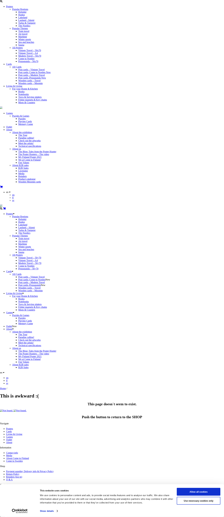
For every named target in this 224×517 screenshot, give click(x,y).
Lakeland (22, 17)
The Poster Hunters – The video (33, 154)
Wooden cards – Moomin (30, 83)
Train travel (23, 31)
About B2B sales (20, 165)
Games (9, 113)
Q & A (9, 479)
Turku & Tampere (27, 23)
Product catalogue (27, 179)
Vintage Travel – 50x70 (29, 50)
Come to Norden (26, 58)
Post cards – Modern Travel (31, 75)
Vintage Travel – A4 (28, 53)
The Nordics (24, 25)
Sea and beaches (26, 42)
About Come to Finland (17, 458)
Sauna (21, 45)
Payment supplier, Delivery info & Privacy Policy (30, 471)
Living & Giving (14, 86)
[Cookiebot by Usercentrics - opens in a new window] (19, 511)
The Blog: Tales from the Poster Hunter (37, 151)
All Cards (16, 67)
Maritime (22, 36)
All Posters (17, 47)
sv (13, 200)
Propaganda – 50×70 (28, 268)
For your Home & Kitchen (25, 88)
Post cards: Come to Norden (34, 72)
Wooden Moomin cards (29, 181)
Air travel (22, 34)
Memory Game (25, 124)
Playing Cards (25, 121)
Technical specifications (29, 146)
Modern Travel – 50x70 (29, 56)
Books (21, 91)
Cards (9, 64)
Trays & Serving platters (30, 97)
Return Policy (12, 474)
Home (3, 388)
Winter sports (24, 39)
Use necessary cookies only (198, 500)
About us (16, 149)
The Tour (22, 135)
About (9, 129)
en (13, 195)
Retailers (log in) (14, 477)
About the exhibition (22, 132)
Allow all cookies (199, 491)
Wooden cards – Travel (29, 80)
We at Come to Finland (29, 160)
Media (21, 173)
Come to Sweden (14, 461)
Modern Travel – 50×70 (29, 263)
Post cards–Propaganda (32, 78)
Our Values (23, 162)
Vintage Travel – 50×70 (29, 257)
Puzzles (22, 118)
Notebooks (23, 94)
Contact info (12, 452)
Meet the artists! (26, 143)
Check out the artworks (29, 140)
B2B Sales (23, 168)
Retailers (22, 176)
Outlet (9, 127)
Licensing (23, 170)
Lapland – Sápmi (26, 227)
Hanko (21, 14)
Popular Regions (20, 9)
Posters (9, 6)
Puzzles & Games (20, 116)
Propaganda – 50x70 (28, 61)
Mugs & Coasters (26, 102)
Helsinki (22, 12)
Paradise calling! (26, 138)
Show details (47, 511)
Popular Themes (20, 28)
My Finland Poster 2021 (30, 157)
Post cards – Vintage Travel (31, 69)
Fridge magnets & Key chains (32, 99)
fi (13, 197)
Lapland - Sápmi (26, 20)
